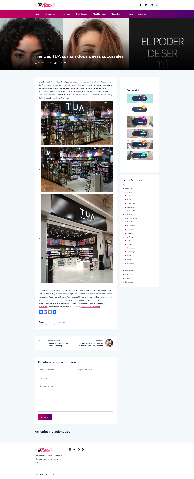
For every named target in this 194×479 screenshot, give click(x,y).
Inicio (37, 14)
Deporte (130, 222)
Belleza (129, 192)
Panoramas (131, 225)
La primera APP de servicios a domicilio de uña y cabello (91, 344)
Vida (128, 240)
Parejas (129, 244)
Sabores (130, 233)
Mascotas (115, 14)
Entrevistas (131, 267)
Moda (129, 199)
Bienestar (130, 255)
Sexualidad (131, 203)
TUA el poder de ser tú (90, 306)
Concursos (143, 14)
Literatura (130, 263)
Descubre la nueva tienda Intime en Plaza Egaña (60, 344)
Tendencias (49, 14)
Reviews (129, 14)
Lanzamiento (131, 207)
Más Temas (81, 14)
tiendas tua (60, 322)
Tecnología (131, 252)
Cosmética (130, 196)
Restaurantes (132, 218)
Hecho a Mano (132, 211)
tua (49, 322)
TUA (64, 82)
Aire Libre (65, 14)
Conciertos (131, 229)
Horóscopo (131, 248)
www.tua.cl (43, 306)
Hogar (129, 259)
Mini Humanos (99, 14)
